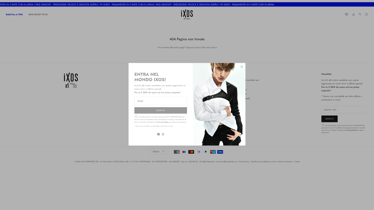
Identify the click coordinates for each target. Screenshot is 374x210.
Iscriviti (160, 110)
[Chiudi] (242, 66)
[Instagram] (163, 134)
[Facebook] (158, 134)
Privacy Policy (163, 122)
